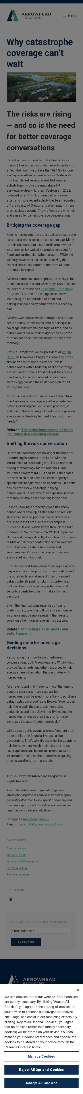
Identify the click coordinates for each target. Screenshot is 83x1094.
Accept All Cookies (41, 1083)
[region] (41, 1039)
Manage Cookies (41, 1056)
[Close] (78, 990)
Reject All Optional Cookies (41, 1070)
